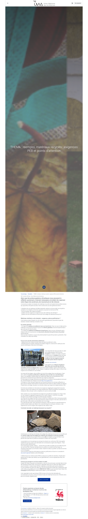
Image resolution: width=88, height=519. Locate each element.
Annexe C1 (25, 508)
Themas (41, 517)
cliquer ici (46, 493)
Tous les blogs (24, 294)
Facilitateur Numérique (25, 517)
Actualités (30, 294)
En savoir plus (27, 501)
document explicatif (26, 453)
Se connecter (78, 3)
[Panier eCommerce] (72, 3)
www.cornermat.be (53, 362)
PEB (38, 517)
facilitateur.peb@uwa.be (34, 497)
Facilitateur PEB (33, 517)
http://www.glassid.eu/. (47, 380)
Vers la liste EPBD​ (44, 479)
